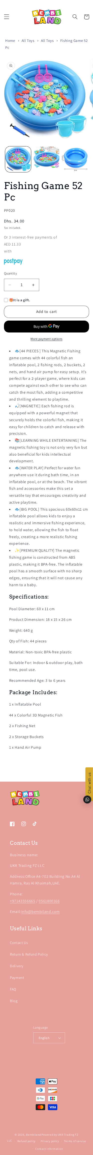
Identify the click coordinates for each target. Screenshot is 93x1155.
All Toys (28, 40)
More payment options (46, 339)
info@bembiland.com (40, 911)
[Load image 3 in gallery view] (75, 159)
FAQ (13, 989)
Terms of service (75, 1141)
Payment (17, 977)
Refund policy (26, 1141)
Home (10, 40)
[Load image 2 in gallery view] (46, 159)
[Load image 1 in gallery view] (18, 159)
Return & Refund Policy (29, 954)
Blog (14, 1000)
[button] (6, 17)
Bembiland (33, 1134)
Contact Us (19, 942)
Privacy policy (50, 1141)
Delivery (17, 965)
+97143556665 (22, 901)
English (44, 1038)
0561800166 (49, 901)
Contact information (49, 1149)
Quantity (10, 273)
